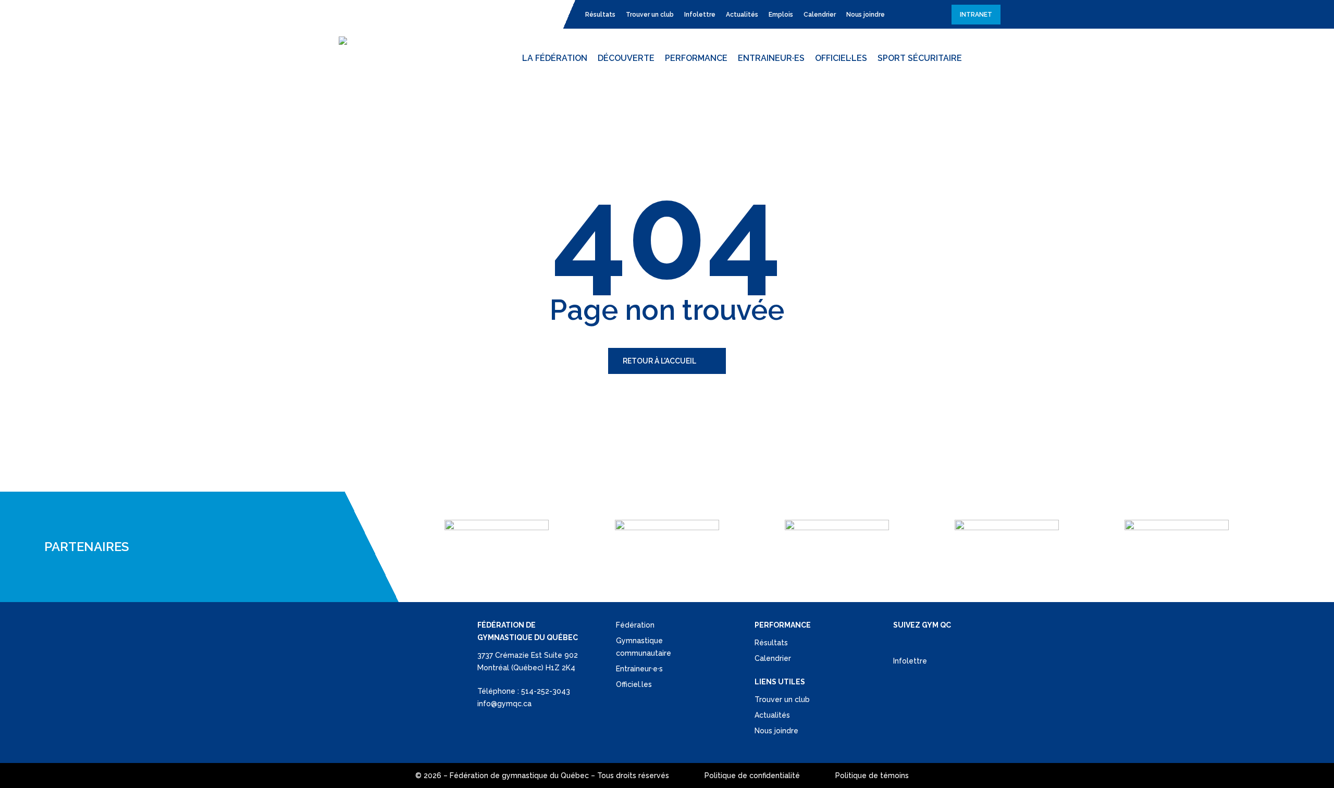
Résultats (771, 643)
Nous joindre (776, 731)
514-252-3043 (545, 691)
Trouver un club (782, 699)
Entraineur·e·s (639, 669)
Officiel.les (634, 684)
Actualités (772, 715)
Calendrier (773, 658)
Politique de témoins (872, 775)
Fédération (635, 625)
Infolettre (910, 661)
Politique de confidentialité (752, 775)
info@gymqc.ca (504, 703)
